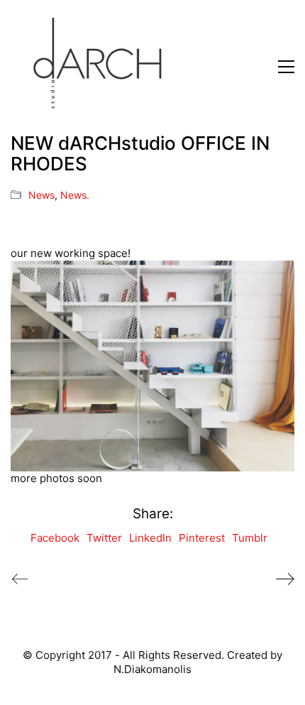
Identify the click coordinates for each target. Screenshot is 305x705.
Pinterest (202, 538)
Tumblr (249, 538)
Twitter (104, 538)
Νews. (74, 195)
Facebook (54, 538)
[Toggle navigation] (286, 67)
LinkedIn (150, 538)
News (41, 195)
